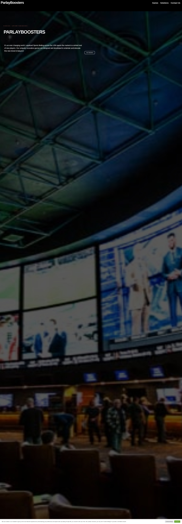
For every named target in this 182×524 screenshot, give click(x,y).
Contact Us (175, 3)
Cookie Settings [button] (169, 521)
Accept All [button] (177, 521)
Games (155, 3)
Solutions (164, 3)
